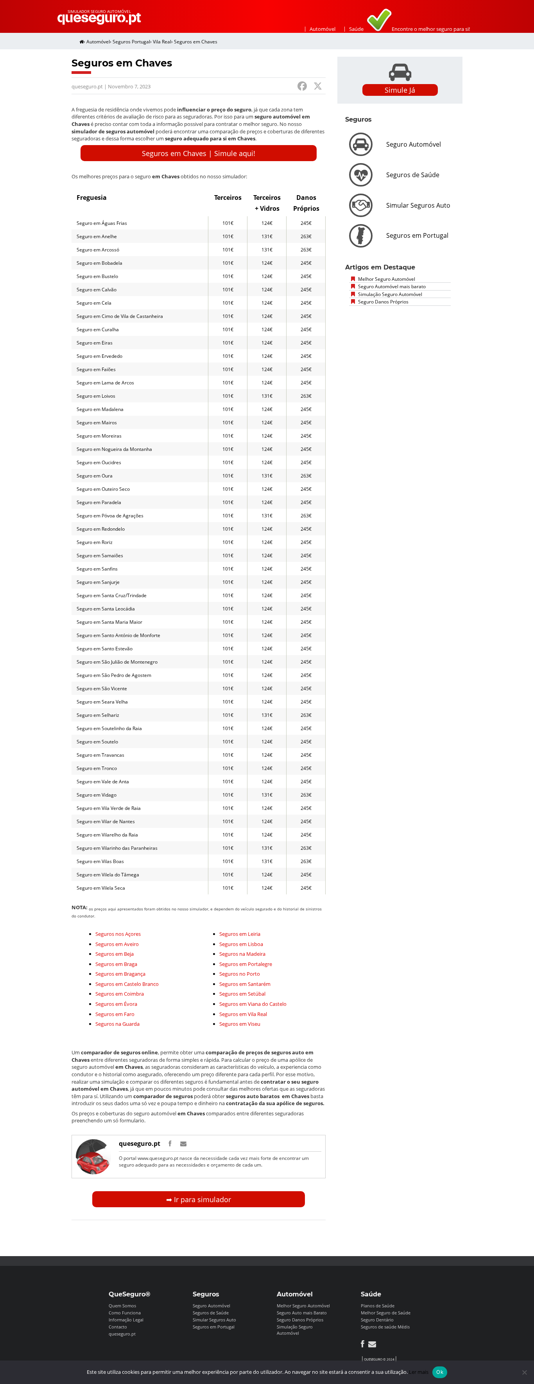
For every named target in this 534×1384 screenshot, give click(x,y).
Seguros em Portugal (214, 1327)
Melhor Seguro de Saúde (385, 1313)
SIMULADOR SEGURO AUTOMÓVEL (99, 11)
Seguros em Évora (116, 1003)
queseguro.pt (139, 1143)
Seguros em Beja (114, 953)
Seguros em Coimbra (119, 993)
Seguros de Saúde (211, 1313)
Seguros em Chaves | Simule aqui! (198, 153)
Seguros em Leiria (239, 933)
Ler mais (418, 1371)
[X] (318, 87)
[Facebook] (302, 87)
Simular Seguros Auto (214, 1320)
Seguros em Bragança (120, 973)
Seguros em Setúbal (242, 993)
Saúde (356, 28)
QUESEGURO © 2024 (379, 1359)
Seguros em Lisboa (241, 944)
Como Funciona (125, 1313)
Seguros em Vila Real (243, 1014)
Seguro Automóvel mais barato (391, 286)
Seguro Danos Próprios (383, 301)
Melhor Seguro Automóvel (386, 279)
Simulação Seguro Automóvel (389, 294)
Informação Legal (126, 1320)
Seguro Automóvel (211, 1306)
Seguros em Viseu (239, 1023)
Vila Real (162, 41)
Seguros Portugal (131, 41)
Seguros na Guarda (117, 1023)
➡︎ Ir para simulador (198, 1199)
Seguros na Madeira (242, 953)
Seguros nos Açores (118, 933)
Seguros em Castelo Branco (127, 983)
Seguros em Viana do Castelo (253, 1003)
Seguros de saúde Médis (385, 1327)
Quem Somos (122, 1306)
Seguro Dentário (377, 1320)
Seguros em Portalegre (245, 964)
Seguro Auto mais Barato (302, 1313)
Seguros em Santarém (245, 983)
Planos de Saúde (377, 1306)
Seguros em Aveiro (117, 944)
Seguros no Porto (239, 973)
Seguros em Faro (114, 1014)
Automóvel (322, 28)
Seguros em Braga (116, 964)
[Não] (524, 1372)
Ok (439, 1372)
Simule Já (400, 90)
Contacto (118, 1327)
